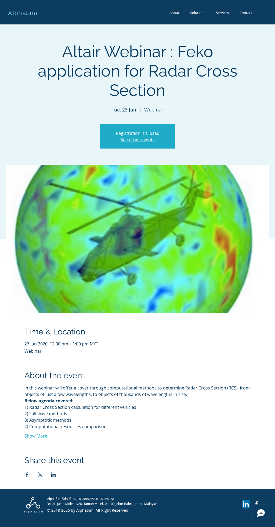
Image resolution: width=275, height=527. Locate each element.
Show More (35, 436)
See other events (138, 140)
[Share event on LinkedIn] (53, 474)
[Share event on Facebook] (27, 474)
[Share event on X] (40, 474)
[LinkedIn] (246, 504)
